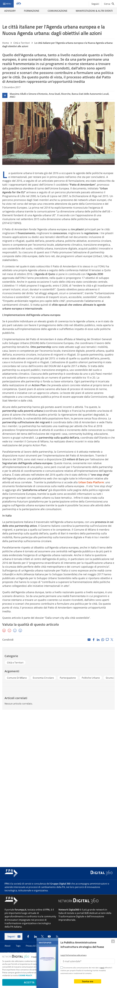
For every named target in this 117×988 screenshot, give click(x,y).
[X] (112, 639)
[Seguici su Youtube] (49, 936)
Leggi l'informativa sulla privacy (73, 955)
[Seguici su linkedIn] (35, 936)
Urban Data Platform (91, 482)
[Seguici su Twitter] (42, 936)
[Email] (89, 639)
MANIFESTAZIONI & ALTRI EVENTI (94, 10)
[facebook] (93, 639)
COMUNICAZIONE (57, 10)
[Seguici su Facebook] (28, 936)
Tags (18, 945)
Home (5, 42)
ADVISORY (10, 10)
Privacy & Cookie (34, 945)
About (8, 945)
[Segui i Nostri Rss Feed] (56, 936)
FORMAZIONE (31, 10)
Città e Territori (21, 42)
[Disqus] (58, 750)
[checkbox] (61, 968)
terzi (102, 967)
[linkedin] (98, 639)
